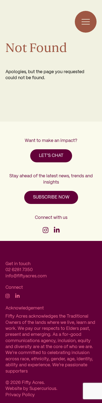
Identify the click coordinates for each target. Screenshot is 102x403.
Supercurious (42, 389)
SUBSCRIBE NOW (51, 197)
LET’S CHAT (51, 156)
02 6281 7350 (19, 270)
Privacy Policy (20, 395)
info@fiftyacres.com (26, 276)
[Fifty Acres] (18, 22)
